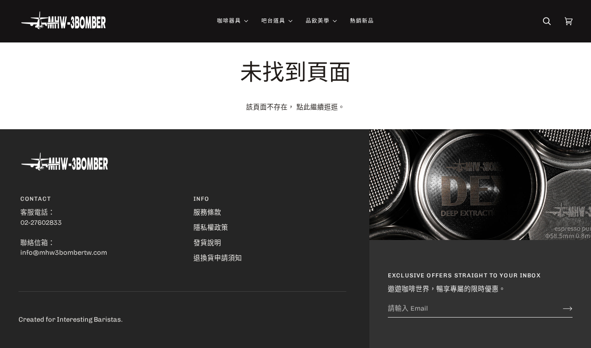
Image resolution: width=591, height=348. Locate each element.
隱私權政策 (210, 227)
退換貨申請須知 (217, 258)
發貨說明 (207, 243)
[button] (232, 21)
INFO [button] (201, 198)
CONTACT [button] (35, 198)
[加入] (560, 308)
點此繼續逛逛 (317, 107)
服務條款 (207, 212)
